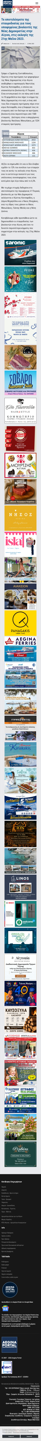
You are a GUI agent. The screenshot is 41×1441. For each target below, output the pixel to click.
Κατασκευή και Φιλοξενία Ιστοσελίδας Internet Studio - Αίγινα (20, 1384)
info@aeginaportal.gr (32, 1392)
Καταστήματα (6, 1196)
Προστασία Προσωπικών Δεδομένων (13, 1245)
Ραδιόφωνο (5, 1261)
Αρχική (4, 1187)
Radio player (5, 1265)
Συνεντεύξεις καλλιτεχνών (10, 1277)
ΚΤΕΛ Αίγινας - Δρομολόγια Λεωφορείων (14, 1222)
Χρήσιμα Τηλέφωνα (7, 1233)
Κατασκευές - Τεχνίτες (8, 1208)
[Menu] (37, 3)
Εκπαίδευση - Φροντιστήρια (10, 1193)
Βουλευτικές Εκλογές (18, 43)
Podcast (4, 1268)
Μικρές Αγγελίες (7, 1219)
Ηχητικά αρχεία (6, 1271)
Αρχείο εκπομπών (7, 1274)
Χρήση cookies (6, 1236)
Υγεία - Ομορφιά (6, 1199)
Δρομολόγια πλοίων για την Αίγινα (12, 1216)
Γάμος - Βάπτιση (6, 1211)
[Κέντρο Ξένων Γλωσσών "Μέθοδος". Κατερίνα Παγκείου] (20, 9)
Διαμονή (4, 1190)
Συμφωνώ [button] (11, 1436)
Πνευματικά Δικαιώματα (9, 1242)
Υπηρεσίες (5, 1202)
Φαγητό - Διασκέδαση (8, 1205)
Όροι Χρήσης (5, 1239)
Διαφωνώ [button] (29, 1436)
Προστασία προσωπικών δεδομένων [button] (23, 1432)
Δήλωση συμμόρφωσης (9, 1248)
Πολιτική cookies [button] (7, 1432)
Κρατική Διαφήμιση (7, 1251)
